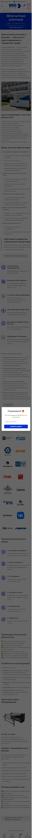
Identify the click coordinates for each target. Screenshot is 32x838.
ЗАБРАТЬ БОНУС (16, 426)
